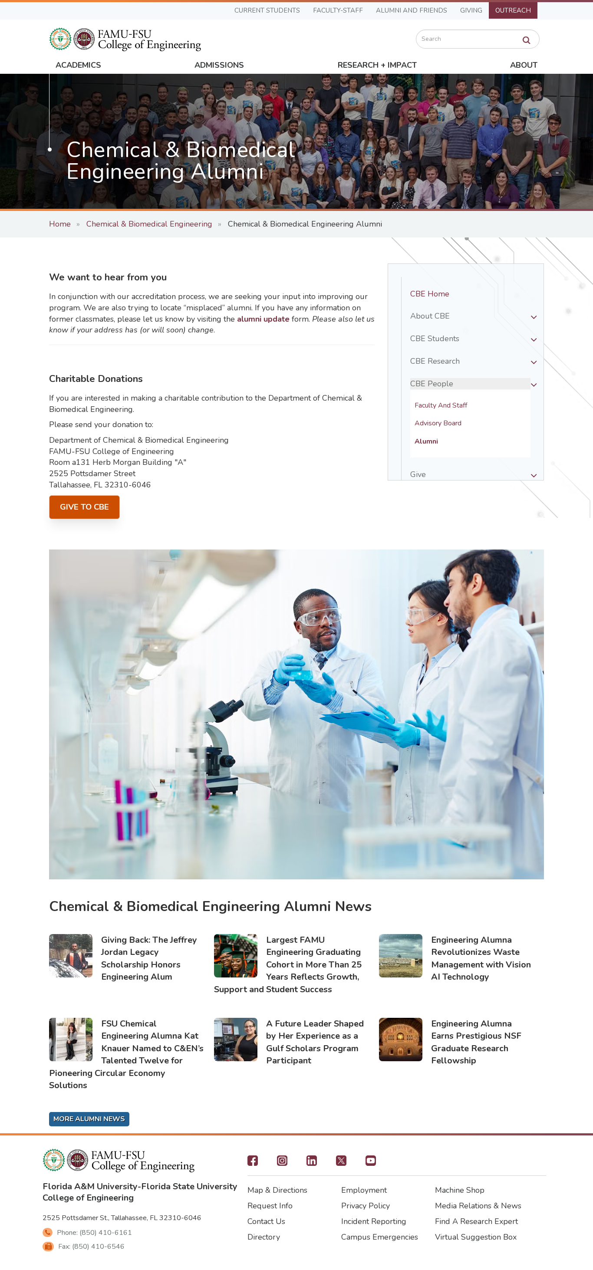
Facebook (252, 1163)
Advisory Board (438, 423)
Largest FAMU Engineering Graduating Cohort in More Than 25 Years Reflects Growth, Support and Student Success (288, 964)
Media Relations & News (478, 1206)
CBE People (431, 383)
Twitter (341, 1163)
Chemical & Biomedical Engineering (149, 224)
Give (418, 474)
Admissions (219, 65)
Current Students (267, 10)
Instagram (282, 1163)
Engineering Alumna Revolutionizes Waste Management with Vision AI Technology (481, 958)
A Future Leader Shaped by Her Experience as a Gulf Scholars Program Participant (315, 1042)
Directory (263, 1237)
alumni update (264, 319)
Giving (471, 10)
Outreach (513, 10)
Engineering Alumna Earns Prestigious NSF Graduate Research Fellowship (476, 1042)
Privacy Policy (365, 1206)
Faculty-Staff (338, 10)
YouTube (371, 1163)
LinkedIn (311, 1163)
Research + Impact (377, 65)
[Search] (526, 40)
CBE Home (429, 294)
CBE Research (435, 361)
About (523, 65)
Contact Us (266, 1221)
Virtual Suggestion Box (476, 1237)
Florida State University (189, 1186)
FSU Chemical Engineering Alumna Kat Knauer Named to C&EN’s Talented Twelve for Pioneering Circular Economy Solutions (126, 1055)
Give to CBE (84, 507)
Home (60, 224)
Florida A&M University (90, 1186)
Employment (364, 1190)
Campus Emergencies (379, 1237)
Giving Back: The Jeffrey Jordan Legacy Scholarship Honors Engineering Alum (149, 958)
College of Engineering (88, 1198)
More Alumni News (89, 1119)
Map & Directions (277, 1190)
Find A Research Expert (476, 1221)
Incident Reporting (373, 1221)
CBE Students (434, 338)
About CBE (430, 316)
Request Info (270, 1206)
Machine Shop (459, 1190)
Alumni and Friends (411, 10)
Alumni (426, 441)
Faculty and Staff (441, 405)
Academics (78, 65)
